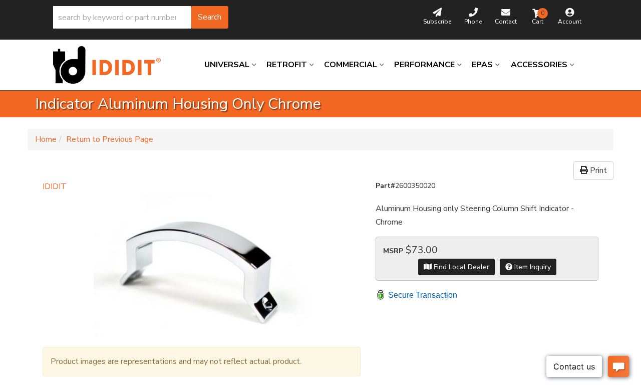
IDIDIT (55, 186)
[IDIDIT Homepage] (110, 65)
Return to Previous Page (109, 139)
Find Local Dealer (460, 267)
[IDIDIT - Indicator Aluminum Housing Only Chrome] (202, 265)
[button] (140, 17)
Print (597, 170)
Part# (385, 185)
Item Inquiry (531, 267)
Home (46, 139)
